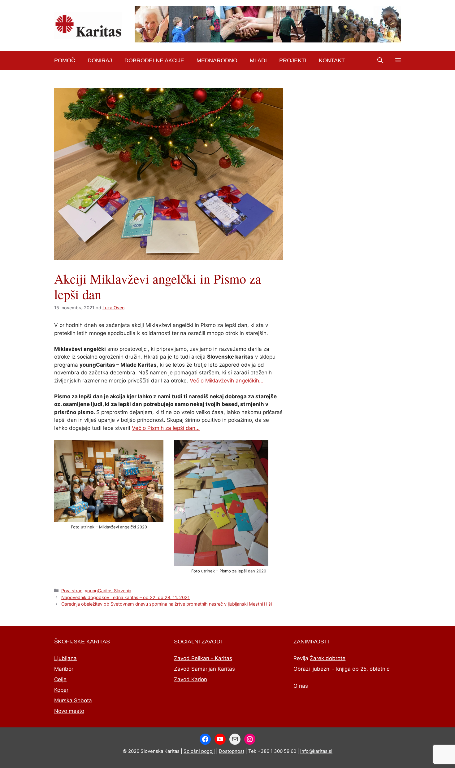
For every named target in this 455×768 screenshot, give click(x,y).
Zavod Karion (190, 679)
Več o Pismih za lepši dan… (166, 428)
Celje (60, 679)
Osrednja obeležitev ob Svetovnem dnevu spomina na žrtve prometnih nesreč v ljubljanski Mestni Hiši (166, 604)
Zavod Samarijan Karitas (204, 669)
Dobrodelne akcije (154, 60)
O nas (300, 686)
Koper (61, 690)
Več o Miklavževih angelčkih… (226, 380)
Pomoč (64, 60)
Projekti (292, 60)
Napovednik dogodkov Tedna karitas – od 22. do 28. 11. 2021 (125, 597)
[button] (380, 60)
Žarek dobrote (327, 658)
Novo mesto (69, 711)
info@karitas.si (316, 751)
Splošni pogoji (199, 751)
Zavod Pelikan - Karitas (203, 658)
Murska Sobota (73, 700)
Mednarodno (217, 60)
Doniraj (100, 60)
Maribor (63, 669)
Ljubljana (65, 658)
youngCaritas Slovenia (108, 590)
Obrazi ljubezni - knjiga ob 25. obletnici (342, 669)
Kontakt (332, 60)
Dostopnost (231, 751)
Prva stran (71, 590)
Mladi (258, 60)
